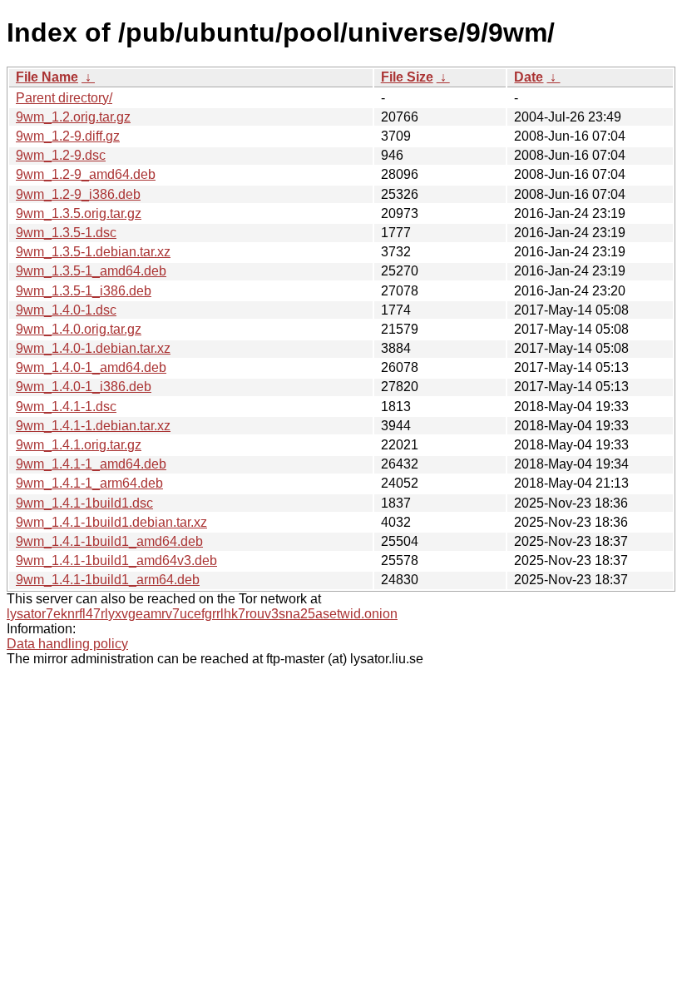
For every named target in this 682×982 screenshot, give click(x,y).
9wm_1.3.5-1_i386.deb (83, 291)
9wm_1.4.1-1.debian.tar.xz (93, 426)
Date (528, 77)
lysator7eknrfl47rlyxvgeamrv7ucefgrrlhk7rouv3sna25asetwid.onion (202, 614)
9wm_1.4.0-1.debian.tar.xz (93, 348)
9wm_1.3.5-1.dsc (66, 233)
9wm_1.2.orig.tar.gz (73, 117)
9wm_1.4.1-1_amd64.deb (91, 464)
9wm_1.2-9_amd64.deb (86, 174)
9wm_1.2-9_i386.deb (78, 194)
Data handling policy (67, 644)
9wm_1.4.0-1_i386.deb (83, 386)
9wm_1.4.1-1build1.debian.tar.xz (111, 522)
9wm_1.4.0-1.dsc (66, 310)
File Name (47, 77)
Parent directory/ (64, 98)
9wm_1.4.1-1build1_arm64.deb (108, 580)
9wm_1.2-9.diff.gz (68, 136)
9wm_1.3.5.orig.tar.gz (78, 213)
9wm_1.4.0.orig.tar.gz (78, 329)
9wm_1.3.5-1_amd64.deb (91, 271)
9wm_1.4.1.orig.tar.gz (78, 445)
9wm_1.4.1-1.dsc (66, 406)
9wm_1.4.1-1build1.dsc (84, 503)
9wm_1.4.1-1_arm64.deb (89, 483)
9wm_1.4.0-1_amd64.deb (91, 367)
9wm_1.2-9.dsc (61, 155)
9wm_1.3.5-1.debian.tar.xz (93, 252)
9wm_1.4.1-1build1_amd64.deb (109, 541)
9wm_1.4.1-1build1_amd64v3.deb (116, 560)
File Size (407, 77)
